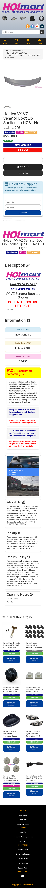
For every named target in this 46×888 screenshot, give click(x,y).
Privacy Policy (23, 859)
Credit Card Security (23, 854)
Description (7, 221)
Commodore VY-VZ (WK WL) (17, 53)
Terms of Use (23, 863)
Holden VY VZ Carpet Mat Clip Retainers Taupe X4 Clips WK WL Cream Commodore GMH (11, 780)
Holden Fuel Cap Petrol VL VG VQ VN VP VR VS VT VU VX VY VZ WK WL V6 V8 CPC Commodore (11, 691)
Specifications (20, 221)
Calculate (23, 213)
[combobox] (21, 32)
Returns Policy (23, 849)
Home (7, 51)
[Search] (42, 32)
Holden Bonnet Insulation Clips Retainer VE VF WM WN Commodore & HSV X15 (34, 647)
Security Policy (23, 868)
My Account (23, 815)
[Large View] (7, 107)
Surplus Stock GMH (18, 51)
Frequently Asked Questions (23, 837)
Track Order (23, 820)
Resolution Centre (23, 824)
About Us (23, 832)
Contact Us (23, 841)
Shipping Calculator (12, 660)
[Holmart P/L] (23, 8)
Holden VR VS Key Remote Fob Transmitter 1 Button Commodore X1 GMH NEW (10, 736)
